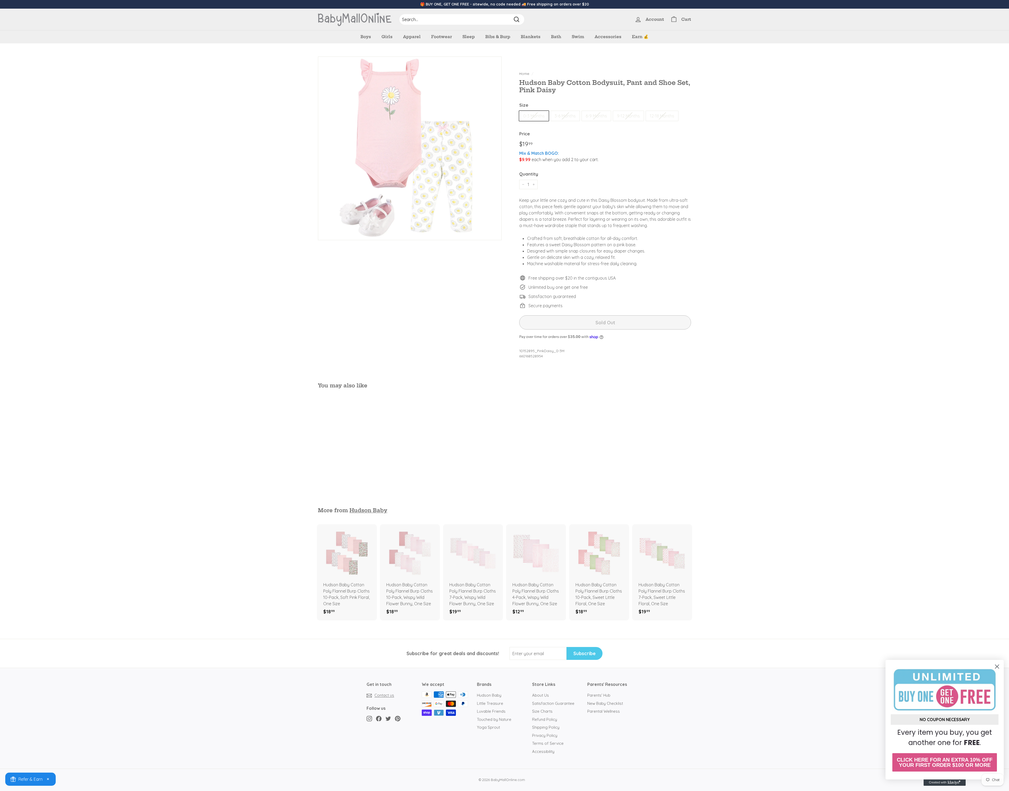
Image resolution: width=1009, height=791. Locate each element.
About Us (540, 695)
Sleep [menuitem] (468, 36)
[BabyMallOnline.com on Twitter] (388, 718)
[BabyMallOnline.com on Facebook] (379, 718)
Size (523, 105)
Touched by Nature (494, 719)
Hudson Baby (368, 510)
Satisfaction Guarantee (553, 703)
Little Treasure (490, 703)
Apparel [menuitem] (412, 36)
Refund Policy (544, 719)
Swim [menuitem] (578, 36)
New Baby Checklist (605, 703)
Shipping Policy (545, 727)
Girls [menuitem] (387, 36)
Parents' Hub (598, 695)
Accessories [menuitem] (608, 36)
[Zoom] (409, 148)
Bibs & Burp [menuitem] (497, 36)
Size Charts (542, 711)
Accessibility (543, 751)
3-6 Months (565, 116)
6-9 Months (596, 116)
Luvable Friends (491, 711)
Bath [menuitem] (556, 36)
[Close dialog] (997, 666)
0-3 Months (534, 116)
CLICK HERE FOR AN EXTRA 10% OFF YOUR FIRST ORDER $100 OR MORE (944, 762)
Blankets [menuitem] (530, 36)
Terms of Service (548, 743)
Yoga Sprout (488, 727)
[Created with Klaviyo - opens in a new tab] (945, 782)
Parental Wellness (603, 711)
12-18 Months (662, 116)
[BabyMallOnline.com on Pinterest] (397, 718)
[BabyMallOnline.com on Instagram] (369, 718)
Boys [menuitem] (366, 36)
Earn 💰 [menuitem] (640, 36)
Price (524, 133)
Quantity (528, 174)
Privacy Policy (544, 735)
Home (524, 73)
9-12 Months (628, 116)
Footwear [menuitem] (441, 36)
